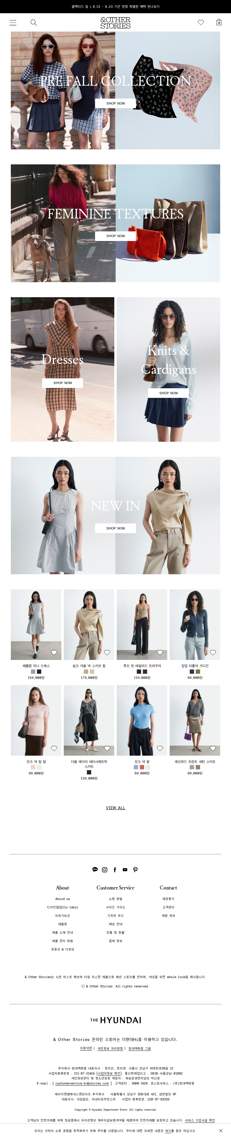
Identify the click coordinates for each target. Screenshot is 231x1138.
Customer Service (115, 888)
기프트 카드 (115, 915)
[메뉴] (13, 22)
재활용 (62, 924)
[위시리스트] (201, 22)
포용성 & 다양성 (62, 949)
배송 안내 (115, 924)
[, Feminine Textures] (115, 223)
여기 (168, 1131)
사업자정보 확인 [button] (109, 1073)
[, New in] (115, 516)
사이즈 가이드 (115, 907)
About (62, 888)
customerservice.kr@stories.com (82, 1083)
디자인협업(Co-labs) (62, 907)
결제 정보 (115, 941)
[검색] (33, 22)
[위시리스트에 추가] (54, 652)
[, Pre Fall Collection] (115, 90)
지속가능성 (62, 915)
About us (62, 899)
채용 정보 (168, 915)
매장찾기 (168, 899)
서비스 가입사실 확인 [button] (200, 1120)
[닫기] (220, 6)
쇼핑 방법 (115, 899)
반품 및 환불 (115, 932)
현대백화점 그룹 (139, 1048)
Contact (168, 888)
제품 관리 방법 (62, 941)
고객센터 (168, 907)
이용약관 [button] (86, 1048)
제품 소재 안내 (62, 932)
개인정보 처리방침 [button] (110, 1048)
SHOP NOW (115, 103)
